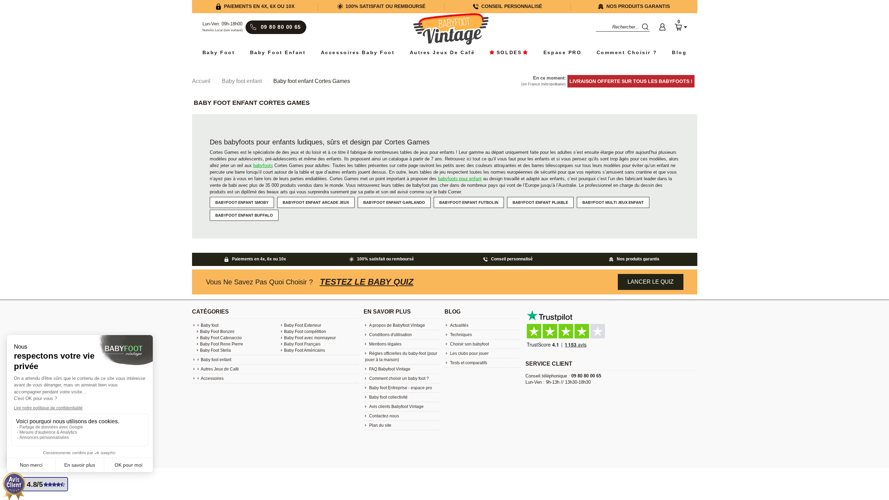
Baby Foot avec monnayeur (310, 337)
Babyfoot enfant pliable (540, 202)
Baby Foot (218, 52)
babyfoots (263, 165)
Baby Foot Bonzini (217, 331)
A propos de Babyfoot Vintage (396, 325)
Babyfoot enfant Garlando (394, 202)
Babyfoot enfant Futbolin (468, 202)
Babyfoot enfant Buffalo (244, 215)
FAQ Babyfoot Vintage (389, 369)
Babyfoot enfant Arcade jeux (316, 202)
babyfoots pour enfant (460, 178)
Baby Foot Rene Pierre (221, 344)
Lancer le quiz (651, 282)
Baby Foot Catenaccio (221, 337)
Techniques (460, 334)
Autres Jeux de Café (442, 52)
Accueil (201, 81)
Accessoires (212, 378)
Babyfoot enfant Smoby (241, 202)
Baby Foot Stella (215, 350)
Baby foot (209, 325)
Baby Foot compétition (305, 331)
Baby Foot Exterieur (302, 325)
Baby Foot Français (302, 344)
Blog (679, 52)
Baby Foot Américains (304, 350)
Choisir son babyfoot (469, 344)
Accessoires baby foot (358, 52)
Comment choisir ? (627, 52)
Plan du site (379, 425)
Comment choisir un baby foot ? (398, 378)
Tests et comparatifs (468, 362)
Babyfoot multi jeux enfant (613, 202)
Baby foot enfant (278, 52)
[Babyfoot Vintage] (450, 29)
